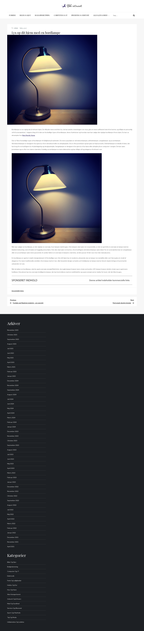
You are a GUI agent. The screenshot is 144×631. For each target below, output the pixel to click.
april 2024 (10, 413)
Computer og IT (60, 15)
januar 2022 (11, 533)
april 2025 (10, 362)
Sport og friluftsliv (13, 613)
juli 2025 (10, 348)
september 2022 (13, 500)
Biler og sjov (25, 15)
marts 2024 (11, 417)
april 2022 (10, 519)
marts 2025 (11, 367)
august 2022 (11, 505)
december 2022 (12, 487)
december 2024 (12, 381)
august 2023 (11, 450)
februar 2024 (12, 422)
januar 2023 (11, 482)
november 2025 (12, 330)
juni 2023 (10, 459)
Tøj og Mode (12, 617)
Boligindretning (42, 15)
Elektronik (10, 576)
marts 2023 (11, 473)
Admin (16, 28)
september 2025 (13, 339)
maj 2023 (10, 464)
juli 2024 (10, 399)
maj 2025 (10, 358)
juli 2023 (10, 454)
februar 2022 (12, 528)
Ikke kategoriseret (14, 594)
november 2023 (12, 436)
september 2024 (13, 390)
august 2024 (11, 394)
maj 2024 (10, 408)
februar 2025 (12, 371)
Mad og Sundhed (13, 603)
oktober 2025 (12, 335)
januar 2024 (11, 427)
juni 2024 (10, 404)
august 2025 (11, 344)
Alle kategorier (100, 15)
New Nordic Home (28, 135)
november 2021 (12, 542)
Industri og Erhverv (80, 15)
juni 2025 (10, 353)
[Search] (134, 15)
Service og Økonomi (14, 608)
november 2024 (12, 385)
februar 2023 (12, 477)
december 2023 (12, 431)
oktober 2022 (12, 496)
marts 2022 (11, 523)
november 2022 (12, 491)
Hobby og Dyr (12, 585)
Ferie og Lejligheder (14, 580)
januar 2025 (11, 376)
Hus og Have (12, 590)
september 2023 (13, 445)
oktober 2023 (12, 441)
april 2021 (10, 546)
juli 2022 (10, 510)
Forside (12, 15)
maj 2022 (10, 514)
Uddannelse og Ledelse (15, 622)
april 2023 (10, 468)
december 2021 (12, 537)
